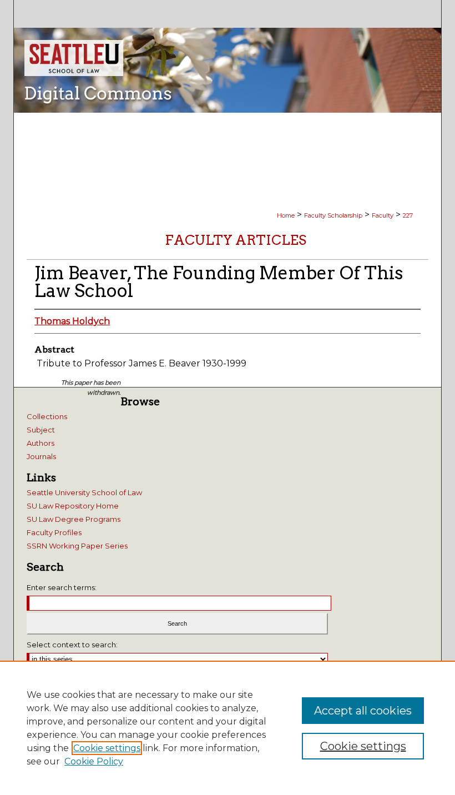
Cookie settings (106, 748)
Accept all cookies (363, 710)
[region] (227, 728)
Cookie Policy (93, 761)
